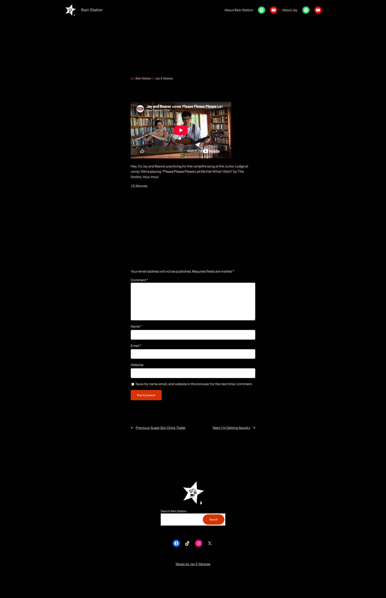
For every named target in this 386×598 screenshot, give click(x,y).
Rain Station (92, 9)
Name (136, 326)
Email (136, 346)
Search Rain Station (174, 511)
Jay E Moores (164, 78)
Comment (139, 280)
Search (213, 519)
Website (137, 365)
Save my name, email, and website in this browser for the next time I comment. (194, 384)
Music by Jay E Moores (193, 564)
